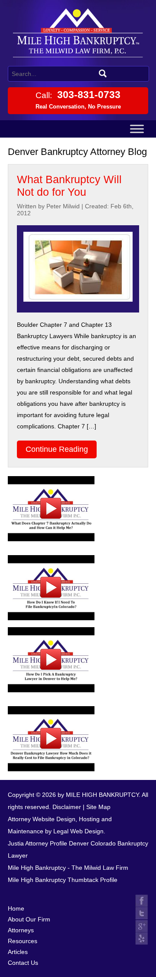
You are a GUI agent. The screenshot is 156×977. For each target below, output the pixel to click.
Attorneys (21, 930)
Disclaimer (66, 806)
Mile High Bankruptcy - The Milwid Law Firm (68, 867)
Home (16, 908)
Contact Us (23, 962)
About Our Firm (29, 919)
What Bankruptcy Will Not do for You (69, 185)
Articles (18, 951)
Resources (22, 941)
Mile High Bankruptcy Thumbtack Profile (62, 879)
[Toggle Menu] (137, 129)
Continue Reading (57, 449)
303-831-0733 (78, 99)
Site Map (98, 806)
